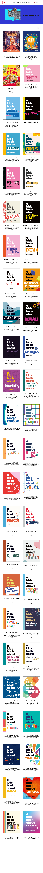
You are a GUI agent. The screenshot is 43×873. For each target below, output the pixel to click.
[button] (35, 28)
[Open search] (39, 2)
